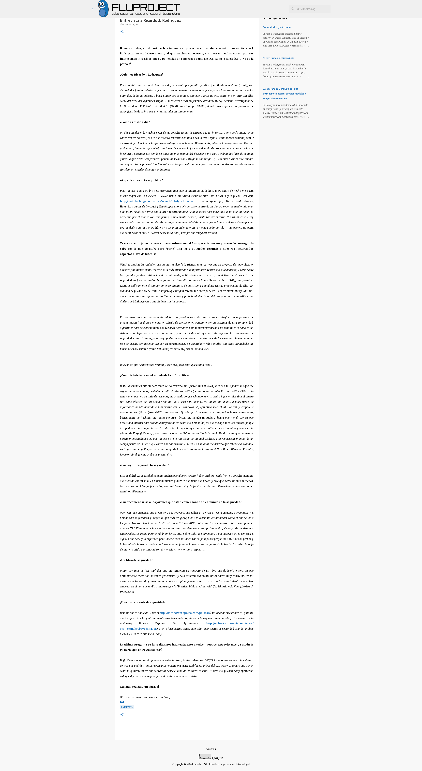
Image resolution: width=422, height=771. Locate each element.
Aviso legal (243, 764)
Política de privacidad (223, 764)
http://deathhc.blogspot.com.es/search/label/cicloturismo (158, 201)
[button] (122, 31)
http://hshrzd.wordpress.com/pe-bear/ (184, 612)
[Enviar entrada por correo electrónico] (122, 703)
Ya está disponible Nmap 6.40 (278, 58)
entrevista (127, 707)
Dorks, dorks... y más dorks (277, 27)
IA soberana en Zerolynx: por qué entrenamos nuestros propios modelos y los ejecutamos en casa (284, 94)
